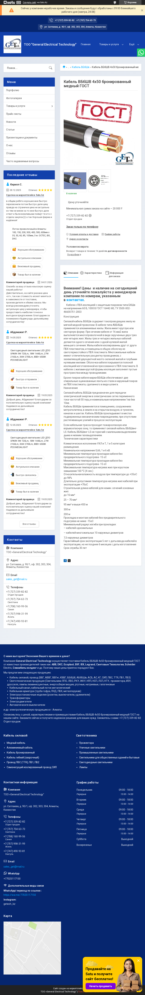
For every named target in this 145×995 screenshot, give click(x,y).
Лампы (83, 767)
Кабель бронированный (21, 752)
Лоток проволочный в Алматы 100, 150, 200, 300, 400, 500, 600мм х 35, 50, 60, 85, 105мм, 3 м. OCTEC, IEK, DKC (31, 234)
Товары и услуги (109, 44)
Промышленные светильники (96, 752)
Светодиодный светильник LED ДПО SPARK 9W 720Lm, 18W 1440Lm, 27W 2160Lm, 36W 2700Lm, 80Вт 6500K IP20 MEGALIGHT (30, 355)
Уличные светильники (92, 747)
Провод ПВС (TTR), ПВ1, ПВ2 (23, 762)
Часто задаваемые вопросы (22, 161)
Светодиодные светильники (95, 762)
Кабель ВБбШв (80, 67)
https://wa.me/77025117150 (20, 894)
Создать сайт (29, 2)
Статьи (10, 129)
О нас (9, 145)
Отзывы (10, 153)
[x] (69, 561)
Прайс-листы (13, 113)
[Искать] (50, 68)
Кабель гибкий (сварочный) (23, 757)
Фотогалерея (14, 98)
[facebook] (65, 561)
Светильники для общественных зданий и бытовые (109, 757)
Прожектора (86, 742)
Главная (86, 44)
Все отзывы (29, 524)
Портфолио (12, 90)
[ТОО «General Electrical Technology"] (12, 44)
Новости (11, 121)
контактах (75, 300)
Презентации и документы (21, 137)
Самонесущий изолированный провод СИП (32, 767)
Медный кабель (16, 742)
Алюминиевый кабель (20, 747)
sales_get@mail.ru (16, 579)
